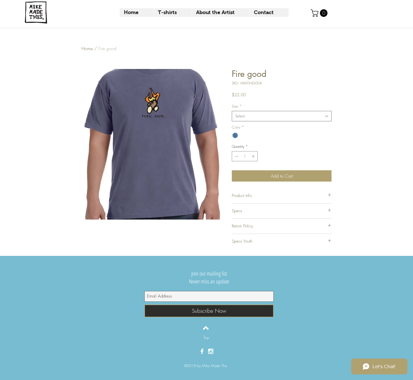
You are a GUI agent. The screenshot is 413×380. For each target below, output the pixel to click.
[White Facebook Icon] (202, 351)
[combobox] (282, 116)
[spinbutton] (244, 156)
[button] (320, 13)
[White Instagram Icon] (210, 351)
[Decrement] (236, 156)
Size (237, 106)
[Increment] (253, 156)
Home (87, 48)
